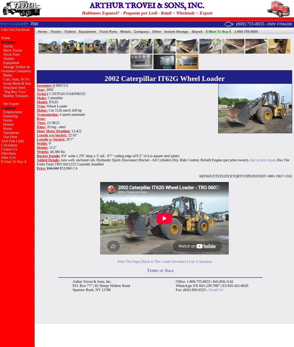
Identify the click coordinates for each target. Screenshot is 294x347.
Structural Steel (14, 88)
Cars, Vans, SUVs (16, 79)
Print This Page (128, 261)
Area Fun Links (12, 141)
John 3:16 (8, 157)
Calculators (9, 145)
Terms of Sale (160, 270)
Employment (12, 112)
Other (156, 31)
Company (141, 31)
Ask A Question (200, 261)
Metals (125, 31)
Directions (8, 153)
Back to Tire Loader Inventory (164, 261)
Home (5, 38)
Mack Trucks (12, 50)
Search (197, 31)
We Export (11, 104)
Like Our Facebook (15, 30)
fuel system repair (262, 160)
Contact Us (9, 149)
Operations (11, 133)
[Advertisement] (17, 241)
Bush (89, 290)
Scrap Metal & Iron (17, 83)
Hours (7, 128)
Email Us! (216, 290)
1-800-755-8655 (246, 31)
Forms (7, 120)
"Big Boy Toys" (15, 92)
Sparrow (79, 290)
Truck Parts (11, 54)
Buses (7, 75)
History (8, 124)
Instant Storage (176, 31)
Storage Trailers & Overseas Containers (16, 69)
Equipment (11, 63)
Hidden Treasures (16, 96)
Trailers (8, 59)
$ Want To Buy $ (218, 31)
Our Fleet (10, 137)
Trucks (8, 46)
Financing (10, 116)
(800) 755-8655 (250, 23)
